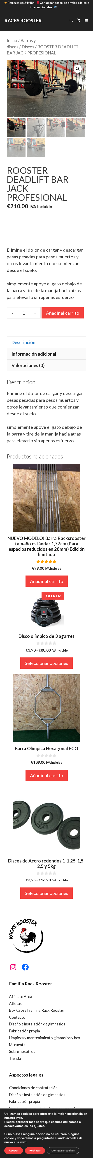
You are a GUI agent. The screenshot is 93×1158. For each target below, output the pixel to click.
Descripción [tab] (23, 342)
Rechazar (35, 1150)
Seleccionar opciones (46, 663)
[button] (78, 69)
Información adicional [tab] (34, 354)
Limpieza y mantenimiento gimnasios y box (44, 1037)
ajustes (39, 1126)
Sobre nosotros (22, 1051)
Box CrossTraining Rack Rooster (36, 1010)
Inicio (12, 40)
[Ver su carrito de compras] (78, 20)
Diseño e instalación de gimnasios (37, 1024)
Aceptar (14, 1150)
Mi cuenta (17, 1044)
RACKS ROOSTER (23, 20)
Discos (28, 46)
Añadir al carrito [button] (46, 581)
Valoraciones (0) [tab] (28, 365)
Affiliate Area (20, 996)
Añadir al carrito (62, 313)
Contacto (17, 1017)
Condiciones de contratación (33, 1087)
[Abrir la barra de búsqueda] (71, 20)
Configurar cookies (63, 1150)
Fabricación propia (24, 1031)
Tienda (15, 1058)
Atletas (15, 1003)
